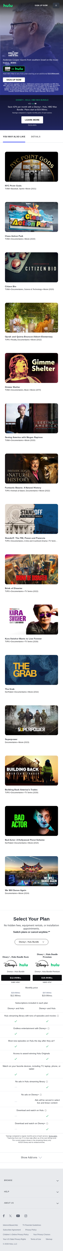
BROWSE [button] (8, 1180)
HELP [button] (6, 1192)
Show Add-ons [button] (29, 1157)
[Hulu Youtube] (20, 1216)
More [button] (13, 63)
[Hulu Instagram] (25, 1216)
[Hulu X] (12, 1216)
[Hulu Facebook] (6, 1216)
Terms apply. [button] (53, 1136)
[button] (14, 136)
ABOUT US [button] (9, 1203)
